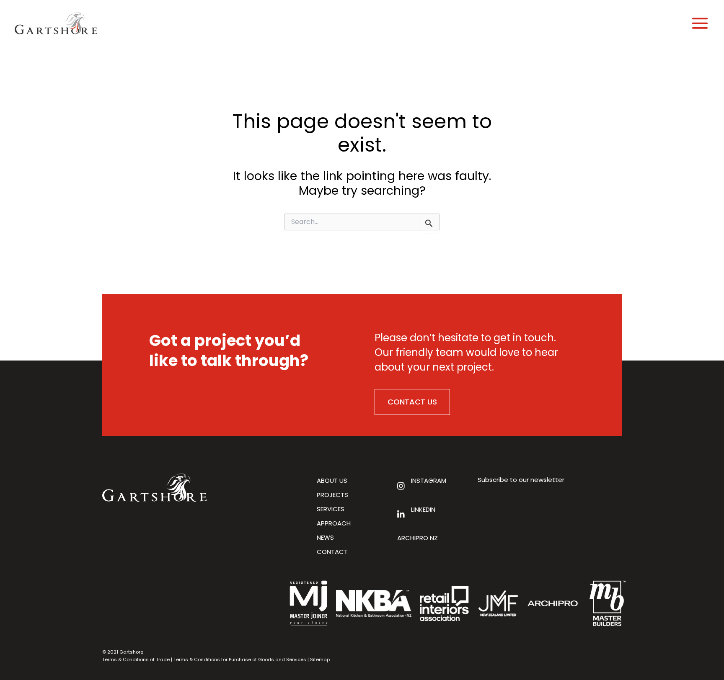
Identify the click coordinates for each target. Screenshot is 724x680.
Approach (334, 523)
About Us (332, 480)
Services (330, 509)
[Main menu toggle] (699, 23)
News (325, 537)
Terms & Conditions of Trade (136, 659)
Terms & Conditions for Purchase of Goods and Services (239, 659)
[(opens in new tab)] (552, 602)
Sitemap (320, 659)
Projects (332, 494)
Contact (332, 551)
